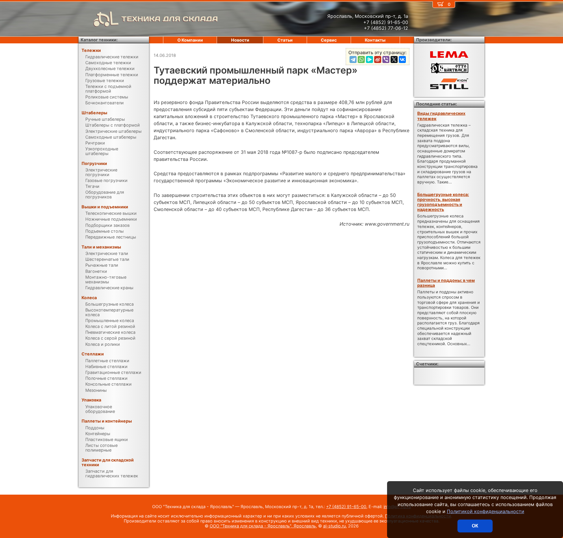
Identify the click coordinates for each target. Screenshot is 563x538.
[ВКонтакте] (402, 59)
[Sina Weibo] (377, 59)
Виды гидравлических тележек (441, 116)
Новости (240, 40)
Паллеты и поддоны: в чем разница (446, 283)
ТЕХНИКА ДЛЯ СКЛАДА (169, 18)
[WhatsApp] (361, 59)
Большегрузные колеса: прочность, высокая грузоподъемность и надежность (443, 202)
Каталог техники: (99, 39)
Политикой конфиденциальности (485, 511)
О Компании (190, 40)
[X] (394, 59)
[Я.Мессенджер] (369, 59)
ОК (475, 525)
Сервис (329, 40)
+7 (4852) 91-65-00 (346, 506)
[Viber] (385, 59)
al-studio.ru (334, 525)
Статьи (285, 40)
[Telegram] (353, 59)
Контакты (375, 40)
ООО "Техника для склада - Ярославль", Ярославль (263, 525)
